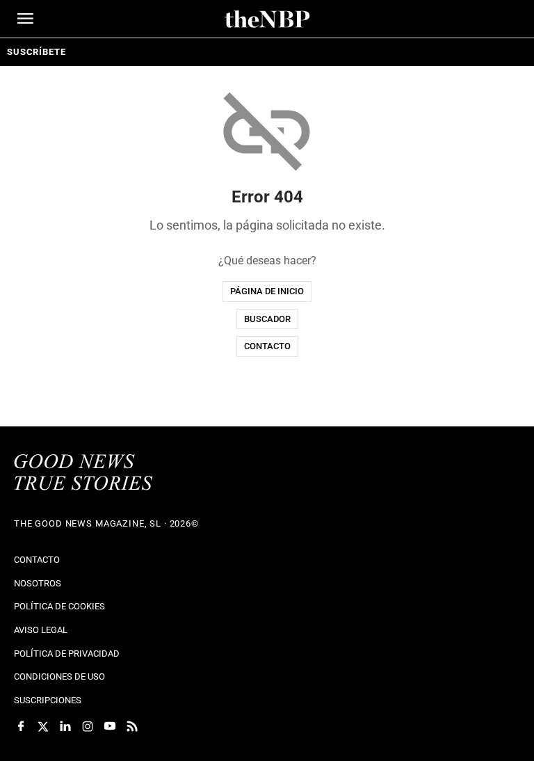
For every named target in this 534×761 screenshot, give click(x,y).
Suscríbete (36, 52)
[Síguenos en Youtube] (110, 726)
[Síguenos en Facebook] (21, 726)
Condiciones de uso (59, 676)
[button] (25, 18)
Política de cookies (59, 606)
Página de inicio (267, 291)
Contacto (267, 346)
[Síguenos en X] (43, 726)
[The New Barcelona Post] (83, 473)
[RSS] (132, 726)
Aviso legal (40, 630)
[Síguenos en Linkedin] (65, 726)
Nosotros (37, 583)
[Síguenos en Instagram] (88, 726)
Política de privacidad (67, 653)
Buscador (267, 319)
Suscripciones (47, 700)
